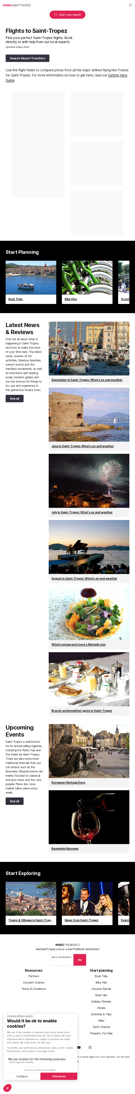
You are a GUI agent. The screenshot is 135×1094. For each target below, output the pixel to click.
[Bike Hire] (87, 282)
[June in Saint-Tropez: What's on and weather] (89, 419)
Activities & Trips (101, 1014)
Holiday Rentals (101, 1001)
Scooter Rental (101, 989)
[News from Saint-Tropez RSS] (90, 1047)
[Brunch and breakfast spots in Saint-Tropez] (89, 684)
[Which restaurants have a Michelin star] (89, 618)
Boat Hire (101, 995)
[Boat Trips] (31, 282)
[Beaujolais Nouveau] (89, 822)
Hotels (101, 1008)
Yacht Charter (101, 1027)
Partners (33, 976)
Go (80, 960)
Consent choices (33, 982)
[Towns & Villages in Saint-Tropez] (31, 903)
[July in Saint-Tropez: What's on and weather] (89, 485)
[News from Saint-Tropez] (87, 903)
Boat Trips (101, 976)
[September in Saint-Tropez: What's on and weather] (89, 353)
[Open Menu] (130, 5)
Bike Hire (101, 982)
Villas (101, 1020)
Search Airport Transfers (27, 58)
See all (12, 399)
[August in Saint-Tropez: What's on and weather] (89, 551)
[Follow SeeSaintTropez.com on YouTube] (79, 1047)
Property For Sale (101, 1033)
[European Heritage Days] (89, 755)
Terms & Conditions (33, 989)
